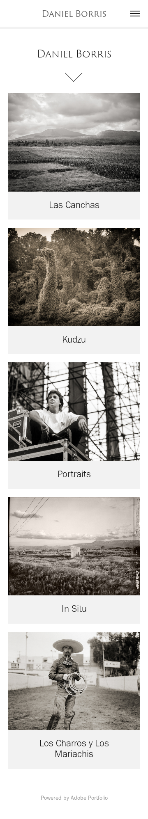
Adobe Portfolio (89, 797)
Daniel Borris (74, 13)
